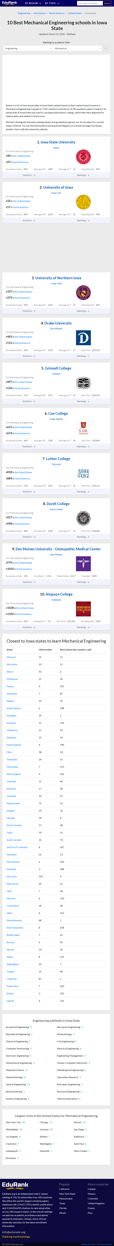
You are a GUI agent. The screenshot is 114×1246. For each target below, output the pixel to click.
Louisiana (11, 795)
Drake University (56, 323)
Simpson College (56, 594)
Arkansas (11, 722)
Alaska (10, 993)
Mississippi (12, 766)
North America (56, 13)
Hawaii (10, 1000)
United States (75, 13)
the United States (22, 155)
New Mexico (13, 861)
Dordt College (56, 504)
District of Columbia (17, 847)
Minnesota (12, 678)
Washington (13, 964)
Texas (9, 832)
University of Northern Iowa (56, 278)
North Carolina (14, 825)
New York (12, 876)
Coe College (56, 413)
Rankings (82, 175)
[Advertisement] (28, 80)
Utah (9, 891)
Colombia (93, 1198)
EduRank (71, 34)
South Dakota (13, 708)
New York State (67, 1193)
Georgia (11, 817)
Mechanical (39, 13)
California (12, 978)
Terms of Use (87, 1244)
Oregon (10, 971)
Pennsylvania (13, 803)
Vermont (11, 898)
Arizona (11, 942)
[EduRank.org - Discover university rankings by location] (9, 2)
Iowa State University (56, 142)
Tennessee (12, 759)
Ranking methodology (16, 1236)
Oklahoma (12, 730)
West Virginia (13, 774)
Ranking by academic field (56, 42)
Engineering (24, 13)
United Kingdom (96, 1203)
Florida (10, 949)
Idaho (9, 913)
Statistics (28, 175)
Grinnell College (56, 368)
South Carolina (14, 839)
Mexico (92, 1193)
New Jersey (12, 883)
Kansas (10, 686)
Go (105, 48)
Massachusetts (14, 920)
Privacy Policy (104, 1244)
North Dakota (14, 744)
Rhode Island (13, 934)
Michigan (11, 715)
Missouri (11, 657)
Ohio (9, 752)
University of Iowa (56, 187)
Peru (90, 1212)
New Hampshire (15, 927)
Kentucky (11, 737)
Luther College (56, 458)
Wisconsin (12, 664)
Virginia (11, 810)
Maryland (11, 854)
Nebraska (12, 693)
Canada (91, 1188)
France (91, 1208)
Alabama (11, 788)
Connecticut (13, 905)
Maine (10, 956)
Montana (11, 869)
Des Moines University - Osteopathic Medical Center (56, 549)
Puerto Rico (13, 986)
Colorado (11, 781)
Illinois (10, 671)
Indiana (10, 700)
